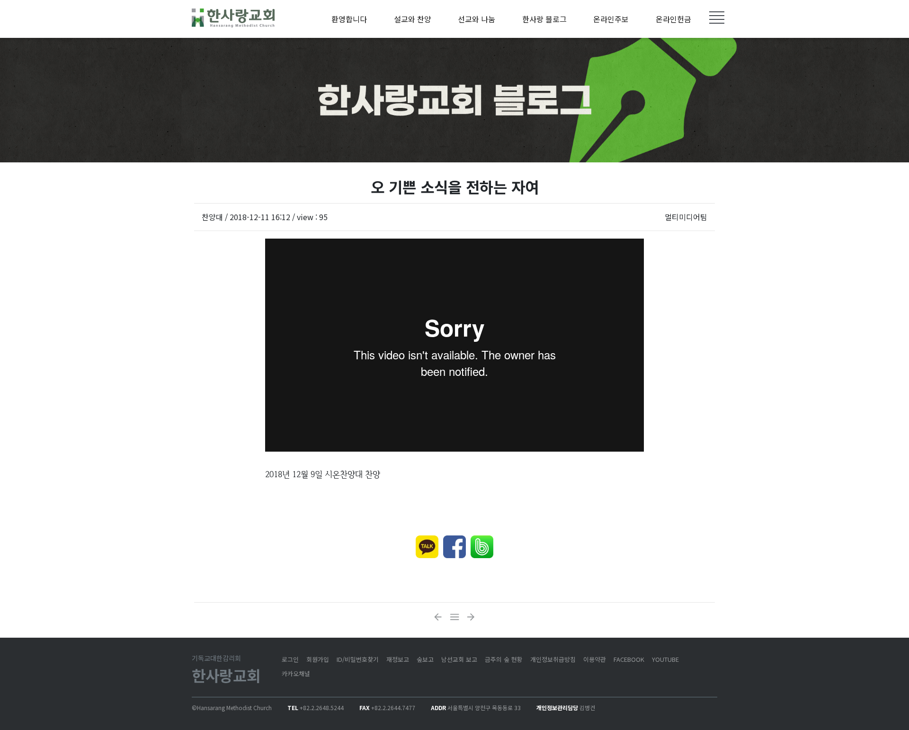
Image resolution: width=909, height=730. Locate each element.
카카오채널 (296, 673)
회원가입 (317, 659)
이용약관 (594, 659)
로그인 (290, 659)
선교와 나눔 (476, 19)
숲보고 (425, 659)
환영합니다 (349, 19)
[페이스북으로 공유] (454, 546)
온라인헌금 (673, 19)
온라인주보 (611, 19)
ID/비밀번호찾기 (358, 659)
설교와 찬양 (412, 19)
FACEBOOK (629, 659)
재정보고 (397, 659)
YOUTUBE (665, 659)
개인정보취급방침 (553, 659)
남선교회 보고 (459, 659)
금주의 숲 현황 (504, 659)
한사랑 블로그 (544, 19)
